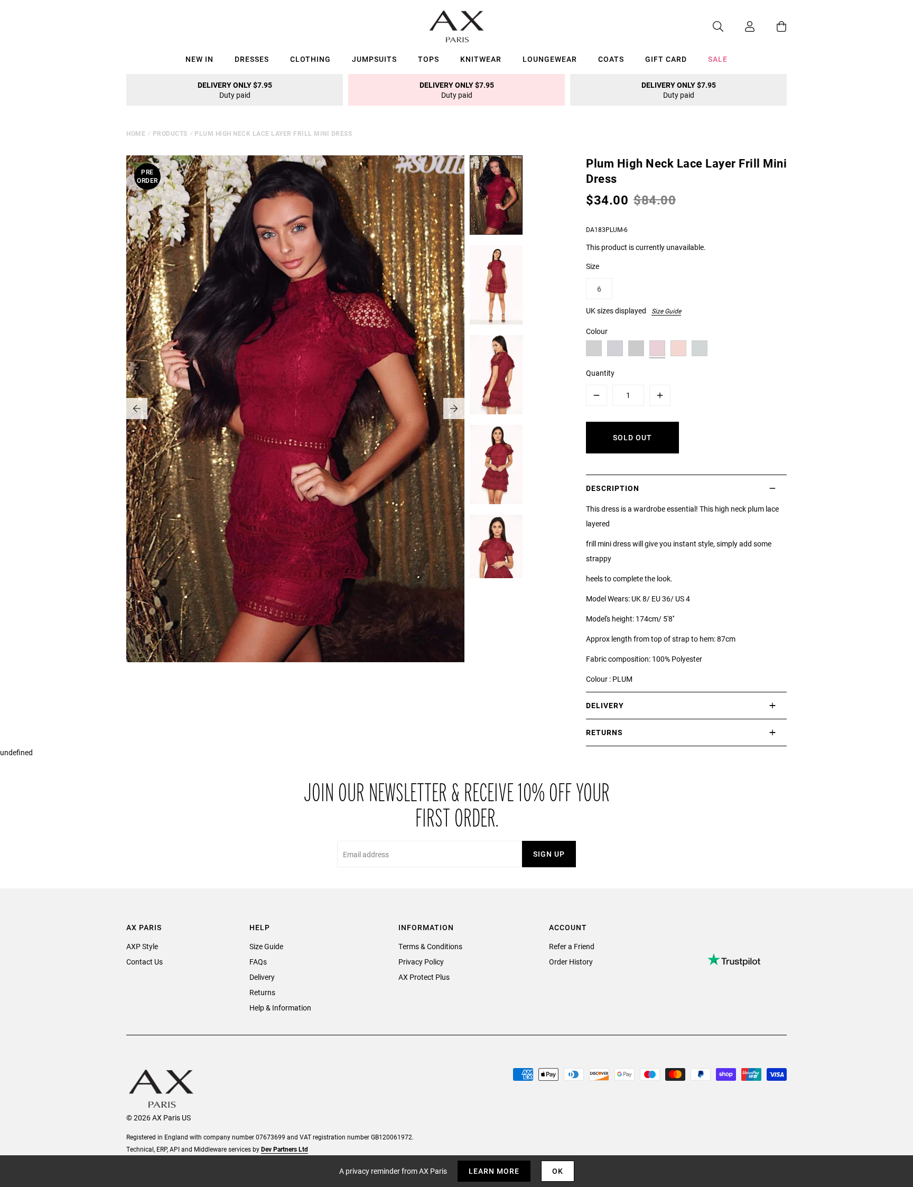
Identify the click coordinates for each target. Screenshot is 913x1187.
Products (170, 133)
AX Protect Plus (424, 977)
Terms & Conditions (430, 946)
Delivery (262, 977)
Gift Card (666, 59)
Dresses (252, 59)
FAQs (258, 962)
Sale (718, 59)
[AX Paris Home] (457, 26)
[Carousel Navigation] (295, 408)
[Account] (739, 26)
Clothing (310, 59)
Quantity (600, 373)
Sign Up (549, 854)
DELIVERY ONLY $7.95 (235, 90)
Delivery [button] (605, 705)
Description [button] (612, 488)
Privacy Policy (421, 962)
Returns (262, 992)
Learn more (494, 1171)
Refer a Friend (571, 946)
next (453, 408)
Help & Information (280, 1008)
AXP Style (142, 946)
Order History (571, 962)
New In (199, 59)
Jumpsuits (374, 59)
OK (557, 1171)
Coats (611, 59)
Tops (428, 59)
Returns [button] (604, 732)
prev (136, 408)
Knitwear (480, 59)
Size (592, 266)
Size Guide (666, 311)
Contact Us (144, 962)
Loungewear (550, 59)
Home (135, 133)
